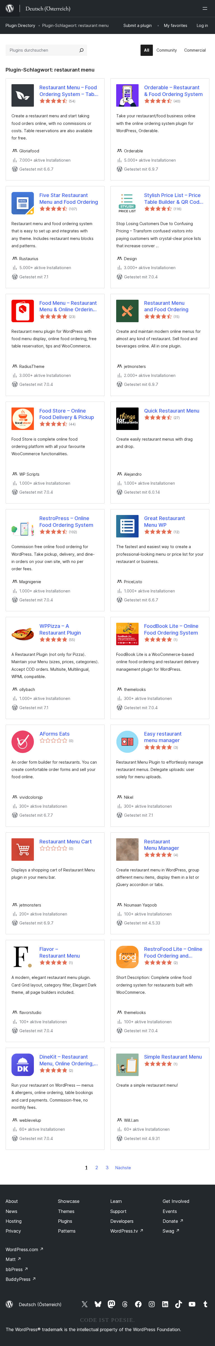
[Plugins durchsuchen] (81, 50)
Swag (171, 1231)
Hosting (14, 1221)
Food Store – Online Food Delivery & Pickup (66, 414)
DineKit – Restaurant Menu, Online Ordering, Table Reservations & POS (66, 1060)
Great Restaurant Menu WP (164, 521)
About (12, 1201)
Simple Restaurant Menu (173, 1057)
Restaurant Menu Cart (65, 841)
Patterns (67, 1231)
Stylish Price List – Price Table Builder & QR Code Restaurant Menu (173, 198)
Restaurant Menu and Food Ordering (166, 306)
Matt (13, 1259)
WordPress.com (25, 1249)
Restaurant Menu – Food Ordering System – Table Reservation (69, 90)
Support (118, 1211)
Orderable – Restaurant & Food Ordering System (173, 90)
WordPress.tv (127, 1231)
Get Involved (176, 1201)
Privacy (13, 1231)
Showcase (69, 1201)
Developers (122, 1221)
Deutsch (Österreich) (40, 1304)
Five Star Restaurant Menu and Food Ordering (68, 198)
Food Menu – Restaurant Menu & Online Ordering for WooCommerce (68, 306)
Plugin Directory (20, 25)
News (11, 1211)
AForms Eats (54, 734)
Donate (173, 1221)
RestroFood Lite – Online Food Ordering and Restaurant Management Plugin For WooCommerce (173, 952)
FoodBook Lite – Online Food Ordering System (171, 629)
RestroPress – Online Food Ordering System (66, 521)
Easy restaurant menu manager (163, 737)
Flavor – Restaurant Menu (59, 952)
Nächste (123, 1167)
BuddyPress (21, 1279)
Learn (116, 1201)
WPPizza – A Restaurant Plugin (60, 629)
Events (170, 1211)
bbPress (17, 1269)
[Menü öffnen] (206, 8)
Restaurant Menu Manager (161, 845)
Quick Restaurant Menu (171, 411)
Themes (66, 1211)
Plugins (65, 1221)
